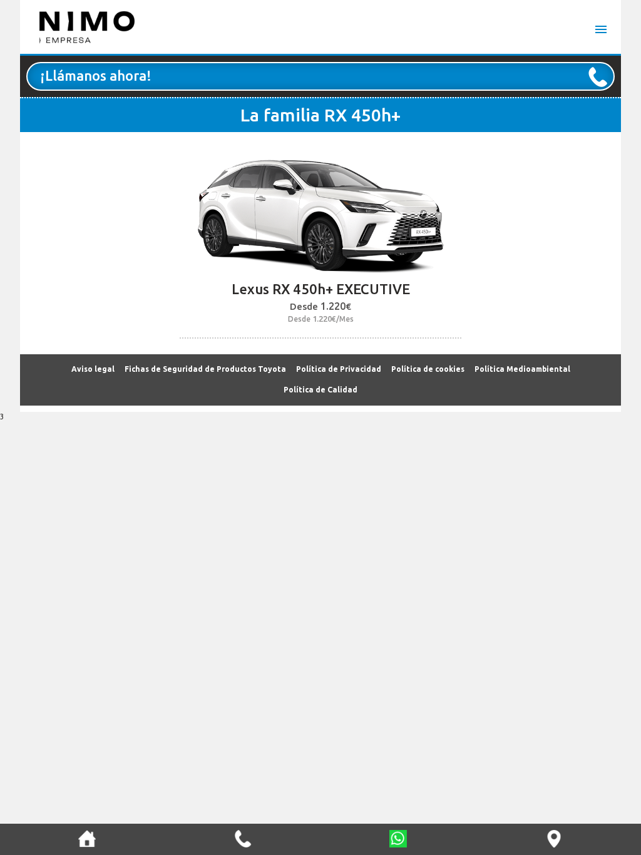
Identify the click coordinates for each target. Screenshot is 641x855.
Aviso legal (93, 369)
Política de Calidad (320, 390)
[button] (87, 838)
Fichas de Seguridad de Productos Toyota (205, 369)
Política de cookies (427, 369)
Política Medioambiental (522, 369)
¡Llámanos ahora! (95, 75)
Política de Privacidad (338, 369)
